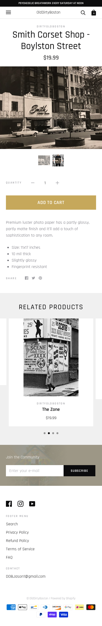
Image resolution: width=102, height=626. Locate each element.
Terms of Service (20, 549)
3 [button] (53, 433)
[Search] (83, 12)
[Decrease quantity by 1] (33, 182)
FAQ (9, 557)
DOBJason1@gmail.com (26, 576)
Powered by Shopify (63, 598)
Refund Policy (17, 540)
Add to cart (50, 202)
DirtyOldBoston (51, 26)
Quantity (14, 182)
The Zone (51, 409)
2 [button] (49, 433)
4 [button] (57, 433)
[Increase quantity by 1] (57, 182)
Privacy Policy (17, 532)
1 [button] (45, 433)
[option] (51, 107)
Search (12, 524)
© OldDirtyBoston (37, 598)
